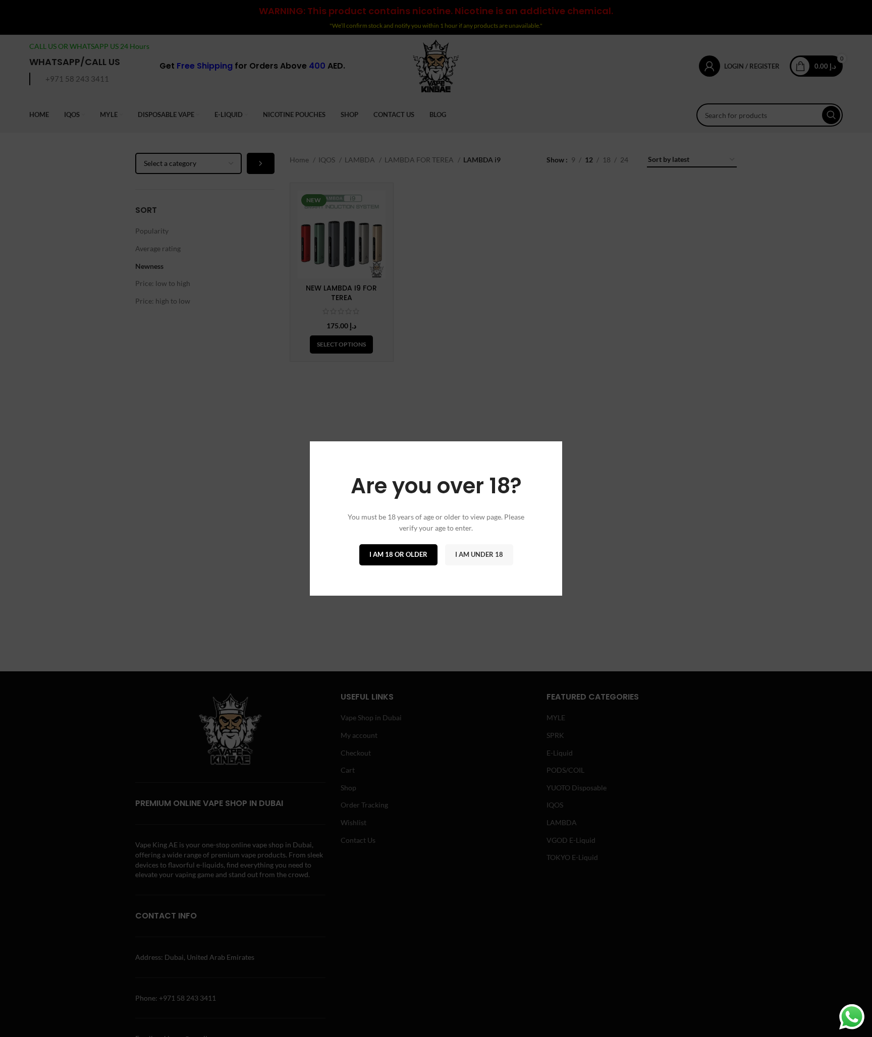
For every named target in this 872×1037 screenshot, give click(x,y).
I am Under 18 (479, 554)
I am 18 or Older (398, 554)
